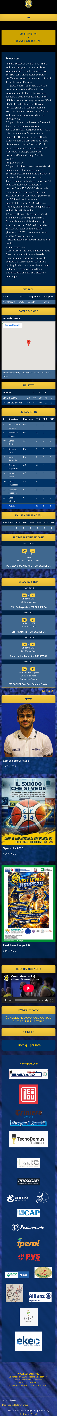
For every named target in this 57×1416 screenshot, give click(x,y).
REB (45, 419)
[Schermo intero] (51, 1000)
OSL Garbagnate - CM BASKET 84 (29, 607)
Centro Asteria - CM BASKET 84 (29, 632)
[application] (28, 988)
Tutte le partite (48, 690)
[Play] (5, 1000)
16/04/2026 (9, 854)
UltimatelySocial (28, 1414)
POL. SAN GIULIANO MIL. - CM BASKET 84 (28, 566)
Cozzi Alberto (12, 499)
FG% (46, 522)
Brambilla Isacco (13, 434)
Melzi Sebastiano (14, 458)
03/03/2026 (9, 951)
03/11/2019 (29, 543)
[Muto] (46, 1000)
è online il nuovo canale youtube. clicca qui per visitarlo (29, 1019)
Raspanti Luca (13, 450)
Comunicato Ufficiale (16, 760)
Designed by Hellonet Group (15, 1404)
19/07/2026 (9, 766)
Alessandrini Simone (14, 426)
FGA (39, 522)
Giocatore (13, 419)
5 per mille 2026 (13, 848)
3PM (53, 522)
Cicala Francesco (13, 483)
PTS (38, 419)
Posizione (28, 419)
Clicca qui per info (29, 1044)
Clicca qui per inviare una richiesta (28, 1379)
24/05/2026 (29, 588)
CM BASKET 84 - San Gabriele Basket (28, 684)
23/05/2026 (29, 637)
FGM (52, 419)
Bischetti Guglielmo (13, 466)
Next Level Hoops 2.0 (16, 945)
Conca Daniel (11, 442)
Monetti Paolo (12, 475)
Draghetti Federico (13, 491)
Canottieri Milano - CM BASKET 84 (28, 656)
